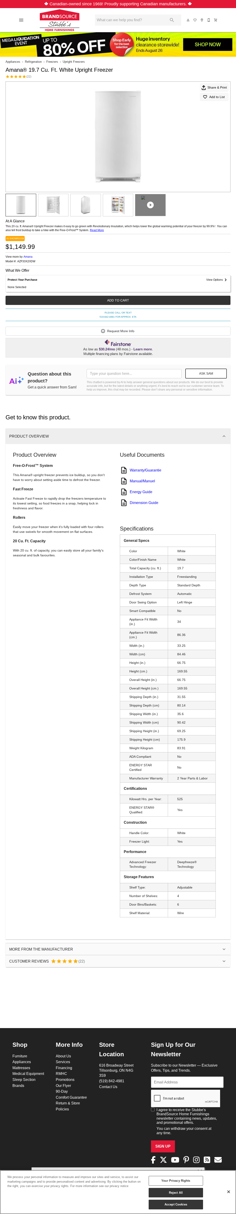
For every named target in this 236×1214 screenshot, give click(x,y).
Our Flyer (63, 1085)
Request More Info (120, 331)
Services (63, 1062)
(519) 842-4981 (111, 1081)
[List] (195, 20)
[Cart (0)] (216, 20)
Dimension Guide (144, 503)
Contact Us (108, 1087)
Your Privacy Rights (175, 1180)
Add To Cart (118, 300)
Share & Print (217, 87)
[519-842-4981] (209, 20)
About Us (63, 1056)
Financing (64, 1068)
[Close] (229, 1192)
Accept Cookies (176, 1204)
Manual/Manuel (142, 481)
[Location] (202, 20)
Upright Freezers (74, 61)
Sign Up (163, 1146)
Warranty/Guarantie (145, 470)
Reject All (176, 1192)
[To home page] (59, 20)
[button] (21, 20)
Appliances (13, 61)
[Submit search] (172, 20)
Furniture (19, 1056)
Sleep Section (23, 1079)
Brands (18, 1085)
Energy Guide (141, 492)
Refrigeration (33, 61)
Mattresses (21, 1068)
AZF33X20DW (26, 261)
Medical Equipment (28, 1073)
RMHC (61, 1073)
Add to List (217, 97)
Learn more (142, 349)
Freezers (52, 61)
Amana (28, 256)
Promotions (65, 1079)
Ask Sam (206, 373)
